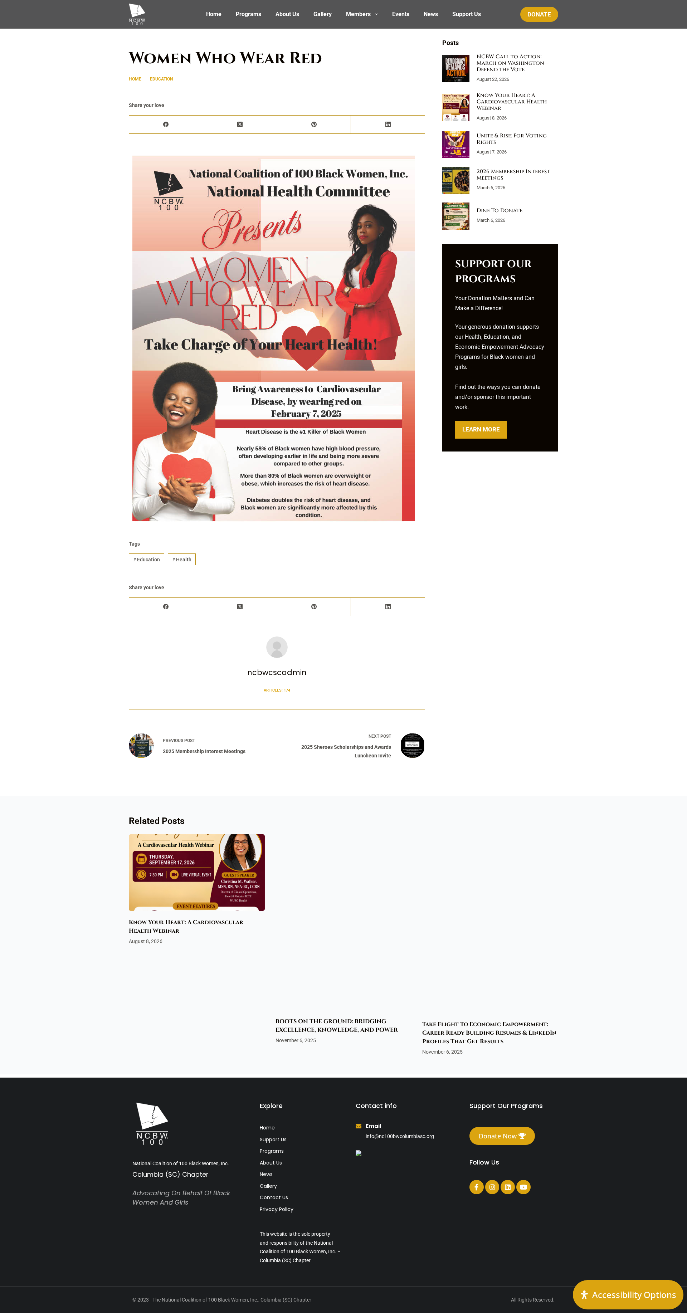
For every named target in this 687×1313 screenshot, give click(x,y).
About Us (287, 14)
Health (208, 38)
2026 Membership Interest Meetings (513, 175)
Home (213, 14)
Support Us (466, 14)
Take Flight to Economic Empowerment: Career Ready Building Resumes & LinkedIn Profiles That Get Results (489, 930)
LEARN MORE (481, 429)
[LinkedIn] (388, 125)
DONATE (539, 14)
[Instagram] (492, 1187)
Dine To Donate (499, 210)
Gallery (322, 14)
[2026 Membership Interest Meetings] (455, 180)
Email (373, 1126)
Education (186, 38)
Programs (248, 14)
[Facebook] (166, 125)
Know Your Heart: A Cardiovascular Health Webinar (512, 102)
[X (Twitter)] (240, 125)
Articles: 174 (277, 690)
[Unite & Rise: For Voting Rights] (455, 144)
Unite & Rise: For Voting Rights (512, 139)
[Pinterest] (314, 125)
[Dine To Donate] (455, 216)
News (431, 14)
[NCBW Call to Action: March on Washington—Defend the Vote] (455, 68)
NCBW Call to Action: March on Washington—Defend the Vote (513, 63)
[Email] (358, 1126)
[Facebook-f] (476, 1187)
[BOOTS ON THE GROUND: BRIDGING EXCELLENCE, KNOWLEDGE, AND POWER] (343, 922)
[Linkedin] (508, 1187)
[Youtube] (523, 1187)
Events (400, 14)
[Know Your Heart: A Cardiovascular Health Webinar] (455, 107)
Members (358, 14)
